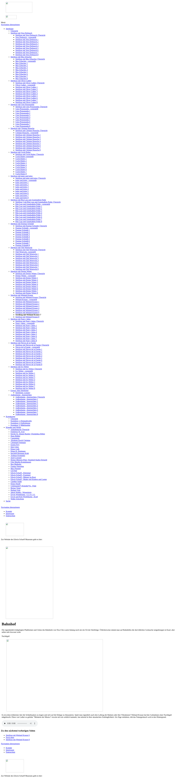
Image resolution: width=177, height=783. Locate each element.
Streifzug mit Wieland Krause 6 (18, 735)
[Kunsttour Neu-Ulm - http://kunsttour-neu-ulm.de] (19, 12)
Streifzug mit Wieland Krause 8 (18, 740)
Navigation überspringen (10, 25)
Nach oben (10, 737)
